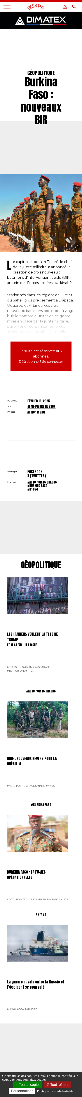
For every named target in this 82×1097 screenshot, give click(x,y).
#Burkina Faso (37, 485)
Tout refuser (58, 1084)
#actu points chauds (42, 482)
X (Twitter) (36, 476)
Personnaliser (22, 1091)
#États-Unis (15, 667)
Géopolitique (41, 565)
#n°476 (50, 785)
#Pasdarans (41, 667)
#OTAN (21, 1009)
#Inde (41, 785)
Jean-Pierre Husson (41, 406)
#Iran (28, 667)
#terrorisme (16, 670)
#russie (31, 1009)
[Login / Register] (65, 6)
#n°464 (32, 489)
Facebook (34, 472)
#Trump (30, 670)
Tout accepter (29, 1084)
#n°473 (63, 899)
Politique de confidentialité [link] (55, 1091)
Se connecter (52, 362)
